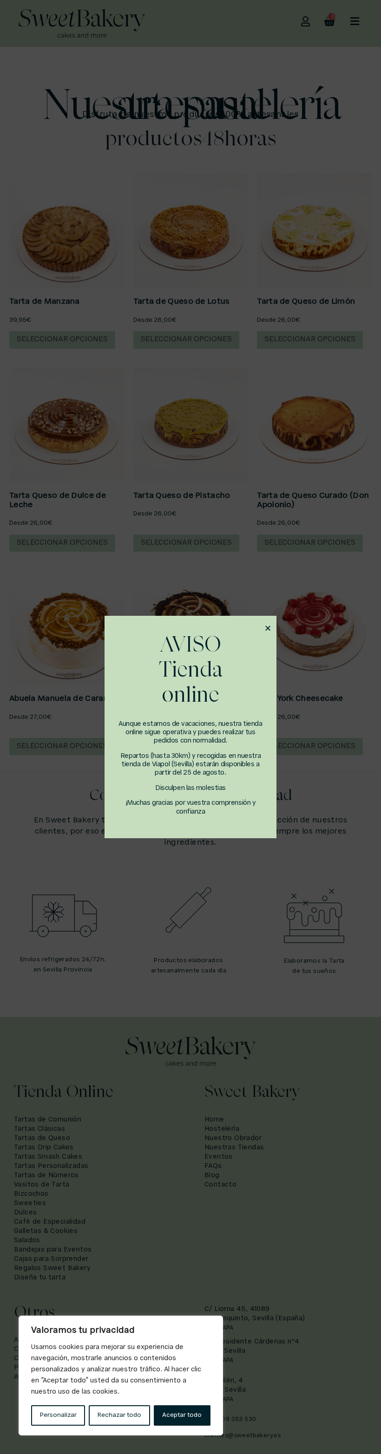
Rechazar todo (119, 1415)
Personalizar (58, 1415)
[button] (267, 628)
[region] (121, 1375)
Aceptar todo (182, 1415)
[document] (190, 727)
